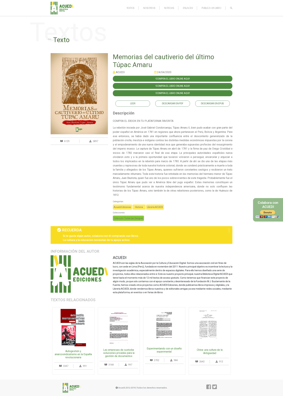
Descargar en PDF (172, 103)
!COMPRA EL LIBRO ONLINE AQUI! (173, 78)
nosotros (149, 8)
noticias (169, 8)
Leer (132, 103)
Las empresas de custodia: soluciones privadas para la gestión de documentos (118, 353)
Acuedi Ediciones (122, 207)
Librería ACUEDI (155, 207)
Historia (139, 207)
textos (130, 8)
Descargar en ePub (212, 103)
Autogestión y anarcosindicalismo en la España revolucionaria (73, 354)
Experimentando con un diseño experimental (164, 350)
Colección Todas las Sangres (128, 218)
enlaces (188, 8)
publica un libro (211, 8)
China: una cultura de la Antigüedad (210, 351)
